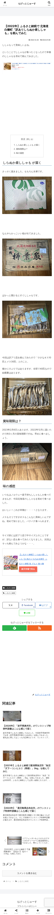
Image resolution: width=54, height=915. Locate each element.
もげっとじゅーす (27, 3)
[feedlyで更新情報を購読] (14, 628)
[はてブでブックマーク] (33, 779)
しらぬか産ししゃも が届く (28, 145)
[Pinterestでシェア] (15, 787)
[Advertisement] (27, 104)
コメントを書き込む (27, 873)
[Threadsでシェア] (21, 779)
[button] (48, 563)
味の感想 (20, 153)
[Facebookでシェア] (9, 779)
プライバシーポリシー (27, 906)
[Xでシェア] (9, 771)
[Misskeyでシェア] (45, 771)
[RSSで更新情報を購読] (39, 628)
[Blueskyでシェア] (33, 771)
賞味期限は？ (22, 149)
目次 (23, 139)
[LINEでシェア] (45, 779)
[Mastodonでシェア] (21, 771)
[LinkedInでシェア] (27, 787)
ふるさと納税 (10, 588)
